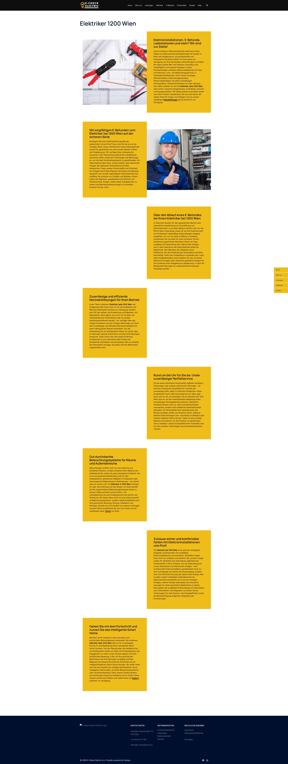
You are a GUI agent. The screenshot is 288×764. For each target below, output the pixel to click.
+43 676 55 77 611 (138, 739)
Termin (108, 511)
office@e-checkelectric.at (141, 745)
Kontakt (192, 5)
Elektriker (159, 5)
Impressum (189, 730)
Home (130, 5)
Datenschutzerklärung (193, 733)
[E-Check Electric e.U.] (89, 5)
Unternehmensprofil (166, 730)
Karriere (161, 739)
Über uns (138, 5)
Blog (199, 5)
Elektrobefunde (164, 736)
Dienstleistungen (170, 100)
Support (135, 678)
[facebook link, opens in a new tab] (203, 760)
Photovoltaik (181, 5)
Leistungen (149, 5)
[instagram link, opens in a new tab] (207, 760)
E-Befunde (170, 5)
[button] (207, 5)
